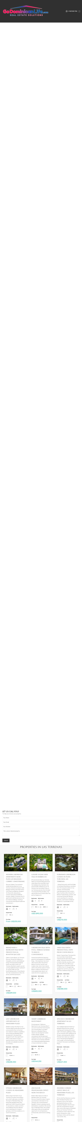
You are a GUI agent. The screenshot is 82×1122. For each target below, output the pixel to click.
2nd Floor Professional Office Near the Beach (39, 1090)
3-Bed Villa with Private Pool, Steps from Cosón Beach (65, 950)
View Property (15, 867)
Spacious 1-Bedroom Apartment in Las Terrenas (65, 1021)
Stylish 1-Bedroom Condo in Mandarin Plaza (15, 1090)
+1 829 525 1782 (72, 11)
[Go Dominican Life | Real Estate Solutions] (26, 20)
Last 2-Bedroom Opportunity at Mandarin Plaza (13, 1021)
